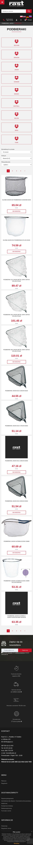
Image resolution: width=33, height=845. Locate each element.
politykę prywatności (20, 652)
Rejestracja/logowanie (7, 798)
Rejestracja (21, 19)
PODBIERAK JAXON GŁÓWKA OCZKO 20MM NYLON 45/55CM (16, 581)
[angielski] (24, 16)
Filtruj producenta (5, 162)
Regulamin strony (6, 828)
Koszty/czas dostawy (7, 806)
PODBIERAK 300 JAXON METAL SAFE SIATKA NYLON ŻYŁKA (16, 350)
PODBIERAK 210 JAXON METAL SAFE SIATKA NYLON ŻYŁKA (16, 280)
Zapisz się (25, 650)
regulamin (10, 652)
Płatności (3, 781)
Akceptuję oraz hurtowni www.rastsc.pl (15, 653)
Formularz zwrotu (6, 810)
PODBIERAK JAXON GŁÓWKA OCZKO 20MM (16, 541)
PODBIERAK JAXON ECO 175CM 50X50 (16, 425)
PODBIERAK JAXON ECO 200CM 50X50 (16, 501)
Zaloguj (16, 19)
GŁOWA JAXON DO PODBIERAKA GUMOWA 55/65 (16, 200)
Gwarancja (4, 826)
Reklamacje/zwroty (6, 808)
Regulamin (4, 783)
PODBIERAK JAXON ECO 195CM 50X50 (16, 460)
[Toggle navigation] (2, 2)
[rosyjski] (30, 16)
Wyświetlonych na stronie (7, 149)
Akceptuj (16, 843)
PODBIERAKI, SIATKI (7, 23)
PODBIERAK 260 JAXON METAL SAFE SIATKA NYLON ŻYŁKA (16, 315)
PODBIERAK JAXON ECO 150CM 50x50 (16, 390)
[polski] (21, 16)
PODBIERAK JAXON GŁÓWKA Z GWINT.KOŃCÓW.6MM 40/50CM (16, 616)
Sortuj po (3, 155)
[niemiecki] (27, 16)
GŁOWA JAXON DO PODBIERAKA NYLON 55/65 (16, 240)
